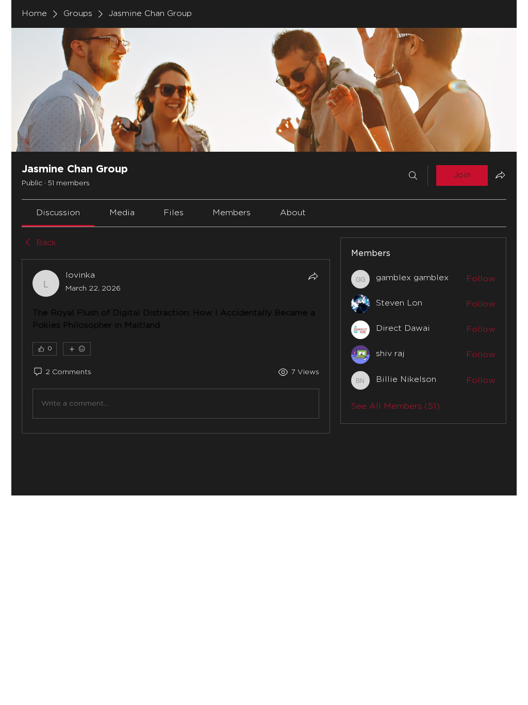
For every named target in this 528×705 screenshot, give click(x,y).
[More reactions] (77, 349)
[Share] (313, 276)
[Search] (413, 175)
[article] (176, 346)
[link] (58, 213)
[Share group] (500, 175)
